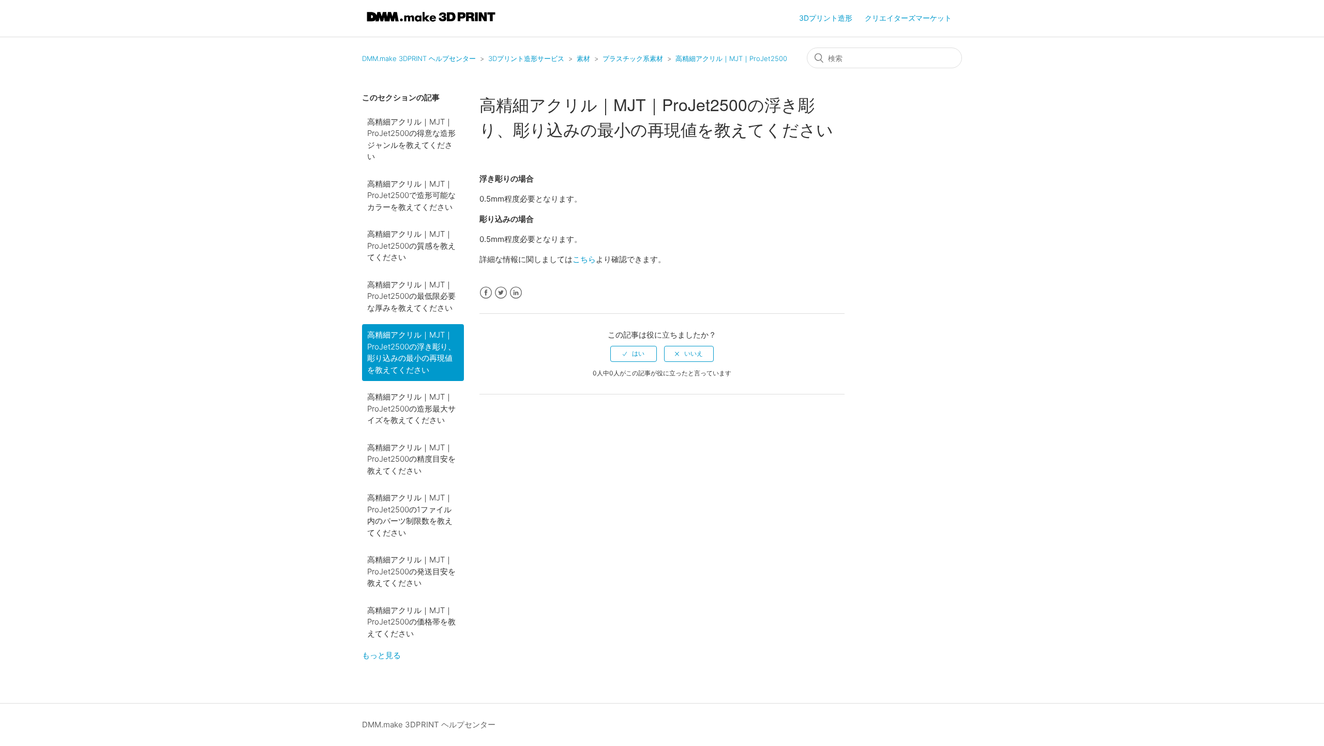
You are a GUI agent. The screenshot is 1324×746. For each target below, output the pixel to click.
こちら (584, 259)
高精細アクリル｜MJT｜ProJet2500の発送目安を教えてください (411, 571)
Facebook (485, 292)
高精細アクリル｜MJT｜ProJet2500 (731, 58)
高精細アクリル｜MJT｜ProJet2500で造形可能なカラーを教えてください (411, 195)
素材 (583, 58)
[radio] (633, 353)
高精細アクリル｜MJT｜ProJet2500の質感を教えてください (411, 245)
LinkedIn (515, 292)
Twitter (500, 292)
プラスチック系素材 (633, 58)
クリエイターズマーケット (908, 17)
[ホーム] (431, 23)
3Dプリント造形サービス (526, 58)
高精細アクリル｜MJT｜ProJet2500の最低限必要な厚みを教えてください (411, 296)
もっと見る (381, 655)
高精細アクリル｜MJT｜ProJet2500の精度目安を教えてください (411, 459)
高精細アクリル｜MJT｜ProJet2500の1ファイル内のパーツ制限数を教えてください (410, 515)
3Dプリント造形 (825, 17)
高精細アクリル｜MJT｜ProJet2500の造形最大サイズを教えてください (411, 408)
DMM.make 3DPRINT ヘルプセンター (419, 58)
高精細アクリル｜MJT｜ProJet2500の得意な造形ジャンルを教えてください (411, 139)
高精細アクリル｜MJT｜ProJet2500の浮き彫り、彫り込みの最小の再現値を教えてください (411, 352)
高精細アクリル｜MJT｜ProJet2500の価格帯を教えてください (411, 621)
